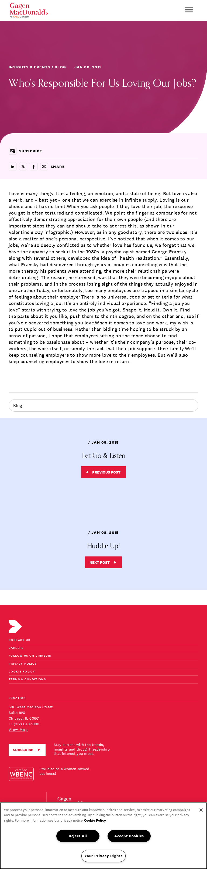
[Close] (201, 810)
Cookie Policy (22, 672)
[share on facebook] (33, 166)
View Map (18, 729)
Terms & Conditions (27, 679)
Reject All (78, 835)
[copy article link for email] (44, 166)
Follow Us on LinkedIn (30, 656)
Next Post (99, 562)
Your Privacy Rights (103, 855)
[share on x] (23, 166)
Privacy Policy (23, 664)
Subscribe (23, 749)
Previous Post (106, 472)
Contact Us (19, 640)
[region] (103, 835)
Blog (17, 405)
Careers (16, 648)
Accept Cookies (129, 835)
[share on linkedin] (12, 166)
